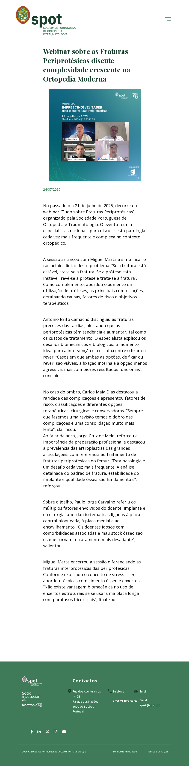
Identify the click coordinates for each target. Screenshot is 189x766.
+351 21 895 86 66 (125, 701)
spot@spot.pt (150, 705)
